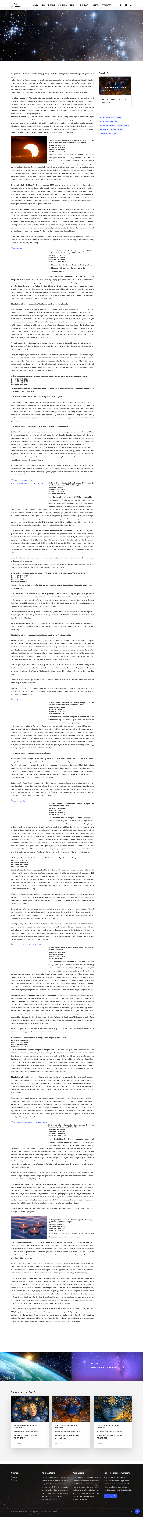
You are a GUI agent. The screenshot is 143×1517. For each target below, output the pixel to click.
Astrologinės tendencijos (108, 121)
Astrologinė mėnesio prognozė (110, 117)
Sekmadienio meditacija (108, 134)
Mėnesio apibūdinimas (107, 125)
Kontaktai (14, 1480)
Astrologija (57, 38)
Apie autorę (14, 1477)
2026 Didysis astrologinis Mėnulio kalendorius (25, 1426)
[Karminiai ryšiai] (36, 1366)
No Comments (77, 58)
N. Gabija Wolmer (117, 129)
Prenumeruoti (110, 1496)
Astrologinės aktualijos (72, 1431)
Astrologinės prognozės (31, 1431)
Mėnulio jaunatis (123, 125)
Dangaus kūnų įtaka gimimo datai (77, 38)
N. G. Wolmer (104, 129)
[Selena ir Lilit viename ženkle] (107, 1366)
